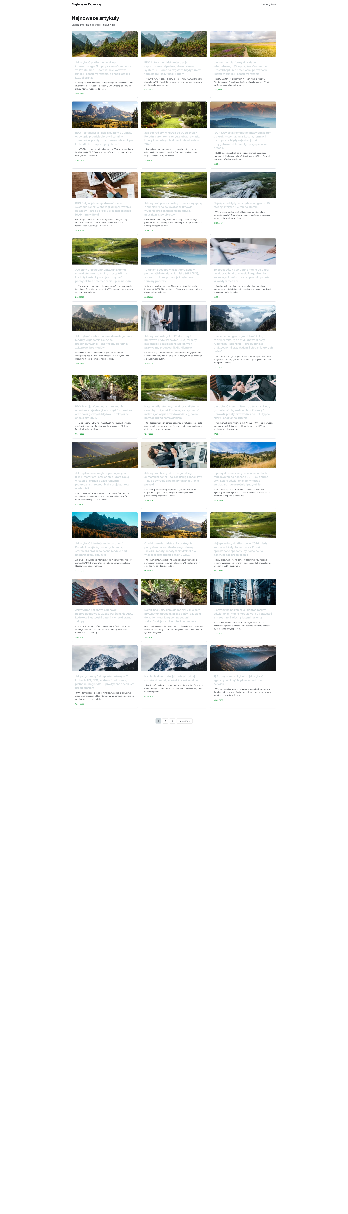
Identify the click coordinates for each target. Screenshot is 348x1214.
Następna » (184, 721)
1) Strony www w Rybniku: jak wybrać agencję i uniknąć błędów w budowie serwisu (238, 680)
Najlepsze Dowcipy (87, 4)
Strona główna (268, 4)
